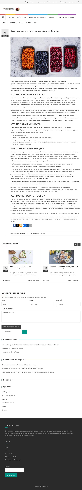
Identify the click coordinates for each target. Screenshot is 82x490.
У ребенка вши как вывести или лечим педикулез (27, 368)
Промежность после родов (10, 352)
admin (44, 233)
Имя (4, 300)
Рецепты (13, 23)
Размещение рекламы (68, 2)
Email (31, 300)
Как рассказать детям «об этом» (12, 348)
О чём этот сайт (52, 2)
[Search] (24, 332)
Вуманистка (44, 486)
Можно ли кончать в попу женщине (24, 365)
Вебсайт (59, 300)
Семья (4, 23)
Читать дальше (33, 280)
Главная (10, 17)
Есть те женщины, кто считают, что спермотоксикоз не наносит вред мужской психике (30, 345)
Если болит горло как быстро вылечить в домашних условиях (33, 372)
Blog (26, 2)
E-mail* (7, 466)
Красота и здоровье (37, 17)
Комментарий (7, 309)
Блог (21, 23)
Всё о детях (21, 17)
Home (32, 2)
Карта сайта (41, 2)
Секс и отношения (66, 17)
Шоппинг (52, 17)
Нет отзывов (35, 233)
